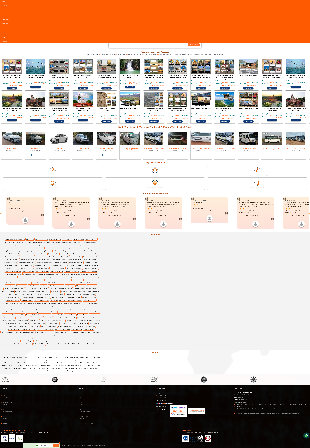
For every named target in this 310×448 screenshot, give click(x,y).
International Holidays (85, 393)
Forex (3, 27)
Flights (81, 386)
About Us (4, 5)
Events (82, 397)
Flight (4, 9)
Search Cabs (299, 44)
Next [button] (308, 87)
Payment (5, 414)
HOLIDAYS (4, 23)
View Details (11, 84)
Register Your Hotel (162, 386)
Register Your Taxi (162, 388)
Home (3, 1)
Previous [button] (1, 87)
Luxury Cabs (83, 414)
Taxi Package (5, 19)
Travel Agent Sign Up (163, 391)
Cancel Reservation (7, 404)
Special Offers (6, 407)
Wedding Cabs (83, 411)
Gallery (4, 402)
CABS (3, 12)
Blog (3, 37)
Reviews (5, 411)
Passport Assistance (85, 404)
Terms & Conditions (7, 391)
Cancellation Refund (8, 395)
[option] (12, 87)
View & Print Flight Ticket (86, 416)
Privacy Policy (6, 393)
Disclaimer (5, 397)
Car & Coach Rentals (85, 407)
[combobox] (37, 445)
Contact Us (5, 41)
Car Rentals (5, 16)
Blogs (4, 409)
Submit (56, 445)
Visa (3, 30)
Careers (5, 400)
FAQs (4, 388)
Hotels (81, 388)
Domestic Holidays (85, 391)
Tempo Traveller (84, 409)
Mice (3, 34)
